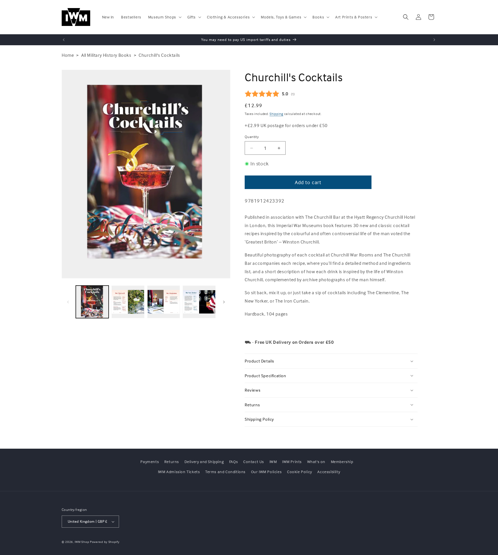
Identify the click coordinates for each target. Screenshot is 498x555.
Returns (171, 461)
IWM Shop (82, 542)
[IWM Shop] (76, 17)
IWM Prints (292, 461)
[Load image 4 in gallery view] (199, 302)
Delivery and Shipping (204, 461)
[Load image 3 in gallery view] (163, 302)
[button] (164, 17)
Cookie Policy (299, 471)
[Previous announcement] (63, 39)
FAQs (233, 461)
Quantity (252, 136)
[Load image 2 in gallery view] (128, 302)
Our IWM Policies (266, 471)
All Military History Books (106, 55)
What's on (316, 461)
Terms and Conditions (225, 471)
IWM (273, 461)
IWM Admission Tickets (179, 471)
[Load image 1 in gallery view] (92, 302)
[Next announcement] (434, 39)
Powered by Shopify (105, 542)
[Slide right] (224, 302)
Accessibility (328, 471)
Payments (149, 461)
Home (68, 55)
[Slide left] (68, 302)
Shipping (276, 114)
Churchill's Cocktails (159, 55)
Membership (342, 461)
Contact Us (253, 461)
